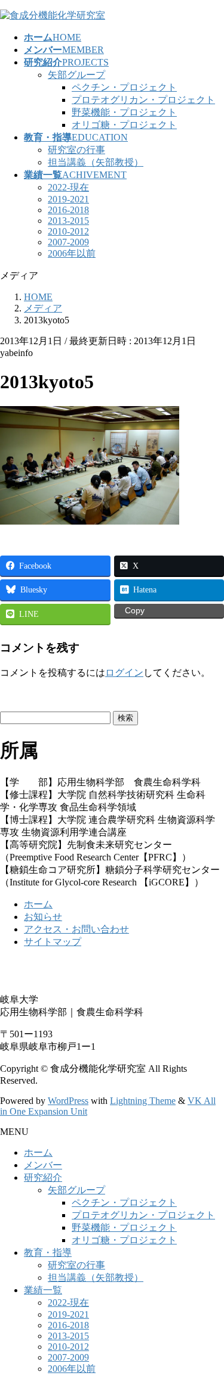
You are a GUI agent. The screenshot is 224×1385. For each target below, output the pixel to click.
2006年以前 (72, 253)
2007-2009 (68, 242)
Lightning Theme (143, 1101)
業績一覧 (43, 1290)
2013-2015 (68, 221)
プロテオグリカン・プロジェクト (143, 100)
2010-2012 (68, 231)
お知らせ (43, 917)
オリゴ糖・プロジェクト (124, 125)
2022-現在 (68, 187)
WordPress (68, 1101)
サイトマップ (52, 942)
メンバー (43, 1165)
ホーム (38, 904)
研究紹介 (43, 1177)
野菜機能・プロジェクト (124, 112)
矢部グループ (76, 75)
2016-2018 (68, 210)
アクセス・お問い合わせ (76, 929)
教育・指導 (48, 1252)
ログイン (124, 672)
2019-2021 (68, 199)
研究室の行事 (76, 150)
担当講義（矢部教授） (95, 162)
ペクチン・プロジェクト (124, 87)
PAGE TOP (208, 1331)
